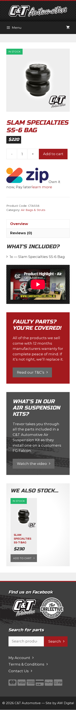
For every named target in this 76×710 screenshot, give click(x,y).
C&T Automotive (28, 703)
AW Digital (65, 703)
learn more (42, 187)
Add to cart (53, 154)
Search (54, 641)
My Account (19, 658)
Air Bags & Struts (33, 210)
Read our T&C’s (30, 372)
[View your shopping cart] (68, 27)
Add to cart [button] (22, 558)
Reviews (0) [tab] (21, 233)
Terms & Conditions (26, 664)
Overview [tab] (19, 224)
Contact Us (18, 671)
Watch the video (32, 464)
